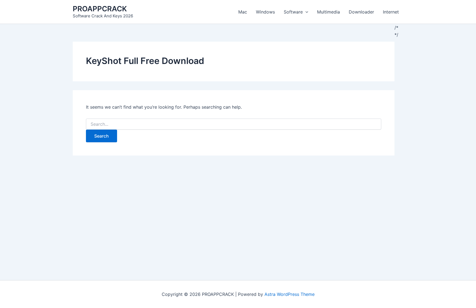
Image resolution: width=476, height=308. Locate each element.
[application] (305, 12)
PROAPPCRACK (100, 8)
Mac (242, 12)
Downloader (361, 12)
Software (293, 12)
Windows (265, 12)
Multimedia (328, 12)
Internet (391, 12)
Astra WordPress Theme (289, 294)
